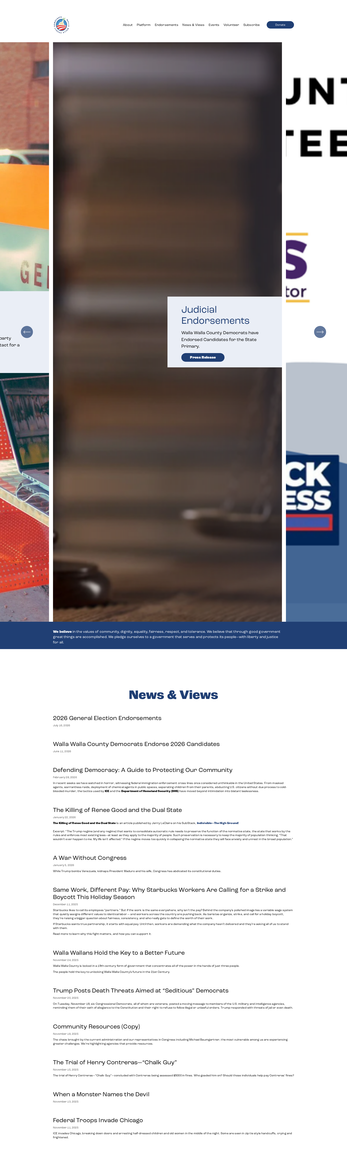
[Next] (320, 332)
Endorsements (166, 25)
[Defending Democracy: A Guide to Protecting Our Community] (173, 761)
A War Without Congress (90, 857)
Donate (280, 25)
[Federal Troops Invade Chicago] (173, 1112)
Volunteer (231, 25)
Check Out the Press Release (216, 345)
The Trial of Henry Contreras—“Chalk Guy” (116, 1062)
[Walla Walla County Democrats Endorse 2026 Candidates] (136, 735)
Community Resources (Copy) (96, 1026)
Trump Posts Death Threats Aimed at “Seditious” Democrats (141, 990)
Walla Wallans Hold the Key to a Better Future (119, 952)
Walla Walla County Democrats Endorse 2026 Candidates (136, 744)
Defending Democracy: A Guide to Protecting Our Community (143, 770)
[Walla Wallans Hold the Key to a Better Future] (146, 944)
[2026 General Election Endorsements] (107, 709)
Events (214, 25)
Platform (144, 25)
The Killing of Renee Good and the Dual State (117, 810)
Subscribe (251, 25)
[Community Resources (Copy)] (173, 1018)
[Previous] (27, 332)
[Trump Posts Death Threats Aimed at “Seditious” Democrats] (173, 982)
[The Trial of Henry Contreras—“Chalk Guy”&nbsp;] (173, 1054)
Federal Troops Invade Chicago (98, 1120)
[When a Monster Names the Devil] (101, 1086)
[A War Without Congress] (137, 849)
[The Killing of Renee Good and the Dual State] (173, 801)
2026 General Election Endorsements (107, 718)
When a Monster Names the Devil (101, 1094)
